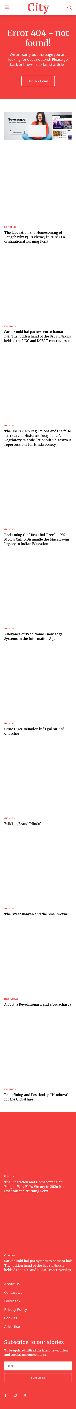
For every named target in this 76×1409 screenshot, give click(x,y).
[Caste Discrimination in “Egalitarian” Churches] (38, 683)
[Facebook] (5, 1395)
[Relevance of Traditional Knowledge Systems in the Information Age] (38, 589)
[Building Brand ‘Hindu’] (38, 778)
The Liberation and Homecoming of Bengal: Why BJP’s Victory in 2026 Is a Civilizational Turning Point (34, 237)
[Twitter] (25, 1395)
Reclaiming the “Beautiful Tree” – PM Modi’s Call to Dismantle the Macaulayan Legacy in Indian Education (36, 539)
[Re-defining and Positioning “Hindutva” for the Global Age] (38, 1049)
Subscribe (38, 1377)
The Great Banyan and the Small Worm (35, 914)
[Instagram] (15, 1395)
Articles (9, 425)
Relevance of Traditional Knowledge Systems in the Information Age (33, 636)
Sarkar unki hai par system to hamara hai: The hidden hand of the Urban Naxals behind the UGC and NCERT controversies (37, 336)
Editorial (10, 226)
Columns (10, 326)
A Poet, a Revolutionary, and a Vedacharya (37, 1004)
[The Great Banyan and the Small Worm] (38, 869)
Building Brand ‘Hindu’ (22, 824)
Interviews (11, 998)
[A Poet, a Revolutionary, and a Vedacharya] (38, 959)
